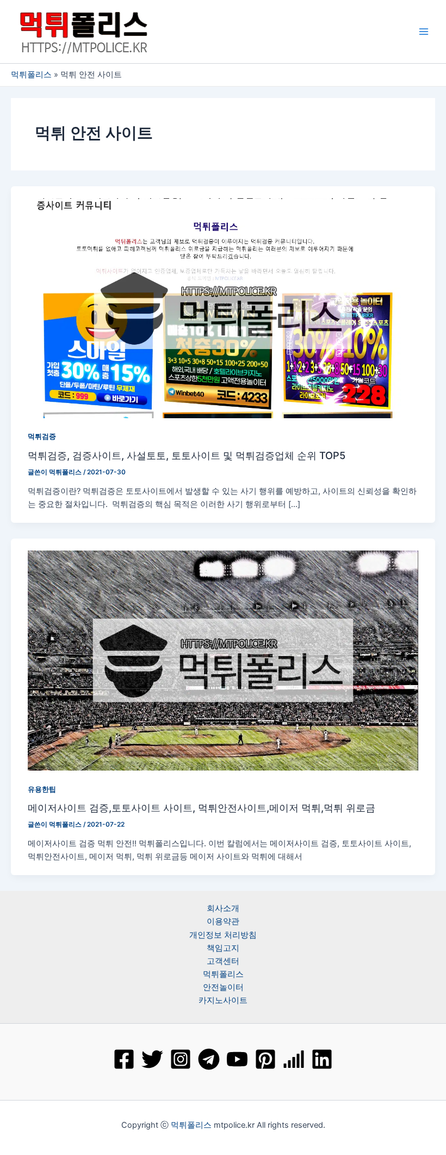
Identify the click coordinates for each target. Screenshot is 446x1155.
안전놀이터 (223, 987)
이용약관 (223, 921)
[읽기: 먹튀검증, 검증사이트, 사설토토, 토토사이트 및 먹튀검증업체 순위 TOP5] (223, 308)
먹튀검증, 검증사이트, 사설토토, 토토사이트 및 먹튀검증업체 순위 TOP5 (186, 455)
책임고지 (223, 948)
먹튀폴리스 (31, 75)
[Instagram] (180, 1059)
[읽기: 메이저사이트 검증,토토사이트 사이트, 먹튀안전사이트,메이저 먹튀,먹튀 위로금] (223, 660)
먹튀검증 (42, 436)
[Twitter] (152, 1059)
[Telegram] (209, 1059)
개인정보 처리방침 (223, 935)
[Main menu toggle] (423, 31)
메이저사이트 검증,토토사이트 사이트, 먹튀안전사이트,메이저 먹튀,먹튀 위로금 (201, 808)
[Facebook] (124, 1059)
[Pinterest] (265, 1059)
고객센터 (223, 961)
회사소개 (223, 908)
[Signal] (294, 1059)
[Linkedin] (322, 1059)
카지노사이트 (223, 1000)
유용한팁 (42, 789)
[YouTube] (237, 1059)
